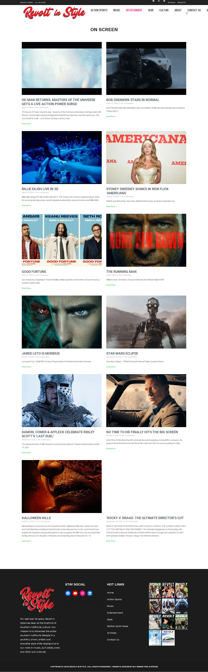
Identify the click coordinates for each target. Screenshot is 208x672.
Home (110, 592)
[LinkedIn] (90, 593)
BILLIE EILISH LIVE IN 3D (40, 189)
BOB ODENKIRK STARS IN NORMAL (132, 100)
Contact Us (113, 639)
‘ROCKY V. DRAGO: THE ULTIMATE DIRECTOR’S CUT (145, 518)
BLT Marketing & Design (145, 667)
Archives (171, 2)
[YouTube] (75, 593)
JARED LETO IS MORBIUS (41, 353)
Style (109, 619)
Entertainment (115, 612)
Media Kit (181, 2)
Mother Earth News (117, 626)
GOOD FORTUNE (34, 272)
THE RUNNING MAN (121, 272)
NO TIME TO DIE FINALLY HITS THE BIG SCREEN (142, 432)
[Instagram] (82, 593)
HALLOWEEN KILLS (36, 518)
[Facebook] (68, 593)
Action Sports (114, 599)
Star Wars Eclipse (122, 353)
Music (110, 606)
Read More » (27, 124)
